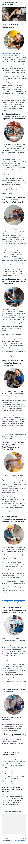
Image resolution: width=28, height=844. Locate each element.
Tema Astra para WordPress (17, 840)
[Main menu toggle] (24, 3)
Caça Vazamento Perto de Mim (9, 3)
